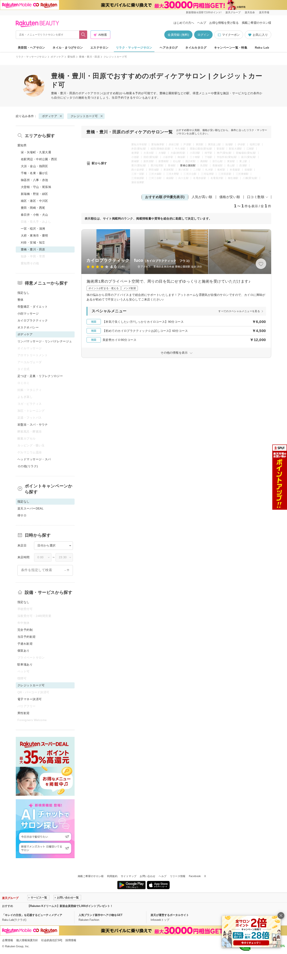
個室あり (23, 650)
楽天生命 (250, 12)
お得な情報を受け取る (224, 22)
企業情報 (7, 940)
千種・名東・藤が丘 (34, 173)
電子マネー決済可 (29, 699)
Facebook (195, 876)
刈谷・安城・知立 (33, 242)
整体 (20, 299)
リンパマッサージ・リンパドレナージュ (44, 341)
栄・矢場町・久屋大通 (36, 152)
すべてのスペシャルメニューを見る (239, 311)
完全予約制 (25, 629)
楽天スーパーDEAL (30, 508)
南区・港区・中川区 (34, 200)
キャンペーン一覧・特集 (231, 47)
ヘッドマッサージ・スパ (34, 459)
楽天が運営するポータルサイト (170, 915)
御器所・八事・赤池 (34, 180)
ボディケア (57, 56)
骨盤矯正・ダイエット (32, 306)
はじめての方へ (184, 22)
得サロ (21, 515)
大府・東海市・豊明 (34, 235)
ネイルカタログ (196, 47)
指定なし (23, 292)
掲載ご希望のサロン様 (256, 22)
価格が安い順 (229, 197)
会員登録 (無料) (178, 34)
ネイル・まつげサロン (68, 47)
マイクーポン (231, 34)
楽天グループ (233, 12)
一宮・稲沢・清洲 (33, 228)
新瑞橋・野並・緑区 (34, 194)
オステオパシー (28, 327)
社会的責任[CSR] (51, 940)
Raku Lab (262, 47)
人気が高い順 (202, 197)
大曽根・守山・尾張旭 (36, 187)
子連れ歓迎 (25, 643)
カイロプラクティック (32, 320)
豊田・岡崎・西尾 (33, 207)
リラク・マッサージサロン (134, 47)
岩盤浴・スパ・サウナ (32, 424)
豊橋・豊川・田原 (89, 56)
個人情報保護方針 (27, 940)
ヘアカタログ (169, 47)
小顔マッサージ (28, 313)
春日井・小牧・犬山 (34, 214)
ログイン (203, 34)
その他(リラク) (27, 466)
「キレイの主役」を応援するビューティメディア (32, 915)
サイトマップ (128, 876)
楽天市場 (264, 12)
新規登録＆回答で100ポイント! (203, 12)
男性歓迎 (23, 713)
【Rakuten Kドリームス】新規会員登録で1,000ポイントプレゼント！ (70, 906)
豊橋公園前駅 (188, 165)
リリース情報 (178, 876)
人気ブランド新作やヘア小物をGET (100, 915)
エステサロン (99, 47)
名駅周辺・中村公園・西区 (39, 159)
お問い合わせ (147, 876)
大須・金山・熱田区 (34, 166)
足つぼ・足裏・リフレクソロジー (40, 376)
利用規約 (112, 876)
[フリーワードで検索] (83, 34)
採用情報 (70, 940)
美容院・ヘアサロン (31, 47)
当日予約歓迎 (26, 636)
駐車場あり (25, 664)
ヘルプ (201, 22)
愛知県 (71, 56)
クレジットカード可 (84, 116)
